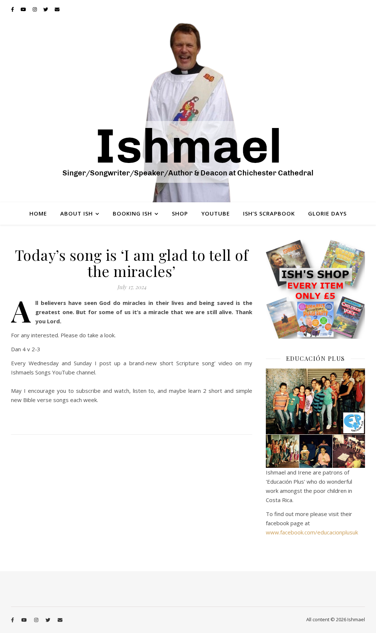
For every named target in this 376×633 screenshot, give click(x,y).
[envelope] (57, 9)
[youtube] (24, 9)
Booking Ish (132, 213)
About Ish (76, 213)
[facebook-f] (13, 9)
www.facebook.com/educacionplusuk (312, 532)
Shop (180, 213)
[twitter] (46, 9)
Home (38, 213)
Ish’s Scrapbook (269, 213)
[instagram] (35, 9)
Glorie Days (327, 213)
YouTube (215, 213)
